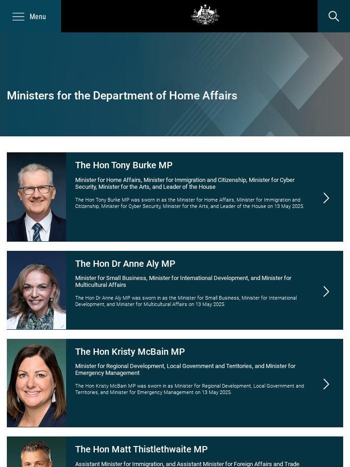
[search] (334, 16)
